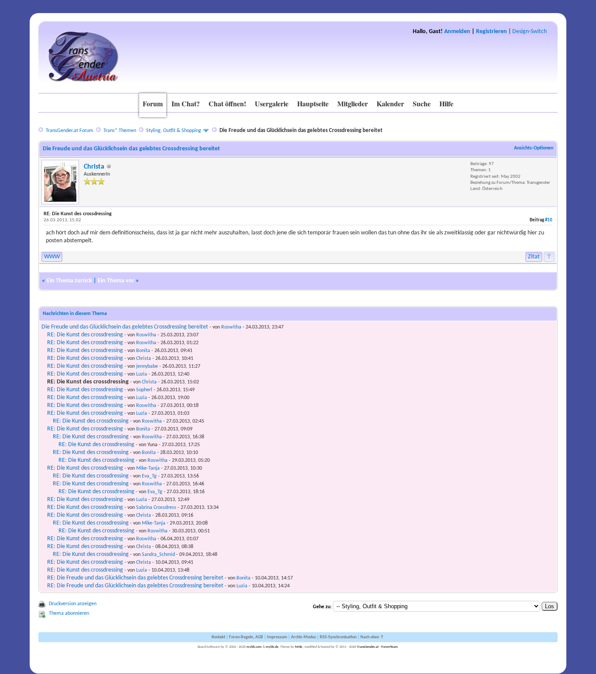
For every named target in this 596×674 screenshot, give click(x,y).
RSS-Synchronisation (338, 637)
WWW (52, 257)
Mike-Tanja (148, 468)
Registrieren (491, 31)
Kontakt (218, 637)
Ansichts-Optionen (533, 148)
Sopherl (144, 390)
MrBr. (299, 647)
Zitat (534, 257)
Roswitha (231, 327)
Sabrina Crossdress (156, 507)
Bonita (143, 350)
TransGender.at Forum (69, 130)
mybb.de (272, 647)
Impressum (277, 637)
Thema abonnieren (69, 613)
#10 (548, 220)
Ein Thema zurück (69, 281)
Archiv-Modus (303, 637)
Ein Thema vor (116, 281)
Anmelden (457, 31)
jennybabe (147, 366)
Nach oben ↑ (372, 637)
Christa (94, 166)
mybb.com (254, 647)
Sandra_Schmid (158, 554)
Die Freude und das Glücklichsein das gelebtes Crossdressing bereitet (124, 327)
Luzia (141, 374)
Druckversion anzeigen (72, 603)
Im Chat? (185, 103)
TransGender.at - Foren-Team (377, 647)
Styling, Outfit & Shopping (173, 130)
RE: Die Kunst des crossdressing (85, 335)
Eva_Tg (149, 476)
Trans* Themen (119, 130)
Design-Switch (529, 31)
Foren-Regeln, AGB (246, 637)
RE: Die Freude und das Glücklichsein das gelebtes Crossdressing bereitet (135, 578)
